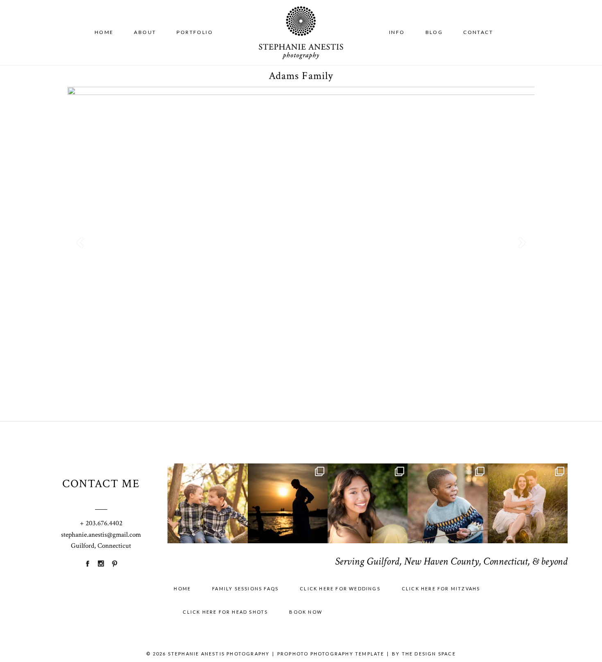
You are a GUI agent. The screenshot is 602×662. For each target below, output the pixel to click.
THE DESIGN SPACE (429, 653)
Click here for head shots (225, 612)
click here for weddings (340, 588)
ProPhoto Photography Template (331, 653)
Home (104, 32)
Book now (305, 612)
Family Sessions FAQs (245, 588)
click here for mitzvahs (441, 588)
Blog (434, 32)
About (145, 32)
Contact (478, 32)
